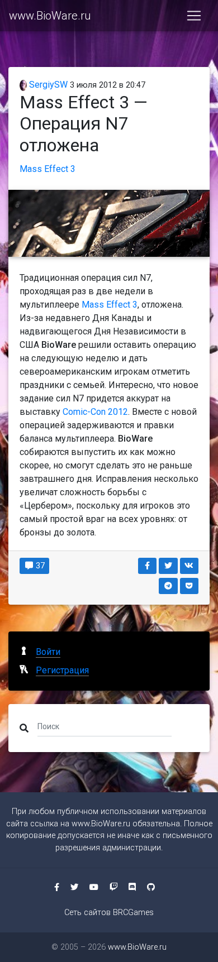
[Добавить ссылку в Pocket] (189, 586)
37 (39, 565)
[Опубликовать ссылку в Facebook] (147, 566)
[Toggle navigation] (194, 15)
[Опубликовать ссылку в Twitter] (168, 566)
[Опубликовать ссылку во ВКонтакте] (189, 566)
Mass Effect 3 (47, 169)
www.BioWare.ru (50, 15)
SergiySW (47, 84)
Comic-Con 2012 (95, 411)
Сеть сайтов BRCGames (109, 912)
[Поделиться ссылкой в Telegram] (168, 586)
